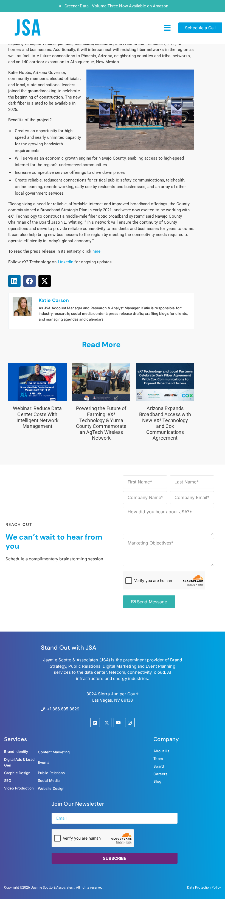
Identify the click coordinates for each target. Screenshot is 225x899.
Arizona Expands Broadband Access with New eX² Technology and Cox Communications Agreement (165, 423)
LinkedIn (66, 262)
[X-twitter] (106, 722)
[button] (167, 28)
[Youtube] (118, 722)
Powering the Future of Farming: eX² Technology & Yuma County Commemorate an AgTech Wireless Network (101, 423)
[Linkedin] (95, 722)
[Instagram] (130, 722)
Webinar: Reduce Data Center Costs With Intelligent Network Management (37, 417)
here (96, 251)
